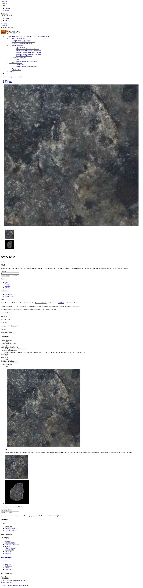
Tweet (6, 284)
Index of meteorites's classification (26, 66)
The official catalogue (19, 57)
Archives (11, 71)
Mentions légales (10, 543)
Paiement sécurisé (10, 548)
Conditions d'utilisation (12, 544)
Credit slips (8, 566)
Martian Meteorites (16, 45)
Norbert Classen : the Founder (21, 40)
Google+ (7, 286)
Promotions (8, 527)
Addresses (8, 564)
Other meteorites (15, 63)
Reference (4, 332)
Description (8, 294)
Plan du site (8, 551)
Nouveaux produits (10, 528)
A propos (7, 546)
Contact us (4, 1)
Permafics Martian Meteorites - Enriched (28, 52)
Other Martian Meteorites (24, 56)
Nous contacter (9, 550)
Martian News (16, 70)
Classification (18, 64)
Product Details (9, 296)
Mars (15, 59)
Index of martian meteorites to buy (26, 61)
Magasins (8, 553)
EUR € (7, 18)
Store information (6, 582)
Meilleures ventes (10, 530)
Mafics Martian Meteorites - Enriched (27, 49)
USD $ (7, 20)
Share (6, 282)
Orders (7, 567)
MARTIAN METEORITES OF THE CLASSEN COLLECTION (27, 36)
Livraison (8, 541)
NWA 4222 (61, 303)
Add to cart (5, 275)
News (12, 68)
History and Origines (17, 38)
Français (7, 8)
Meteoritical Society (40, 303)
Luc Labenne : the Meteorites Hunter (23, 42)
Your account (6, 557)
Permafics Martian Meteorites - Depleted (28, 54)
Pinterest (7, 287)
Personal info (9, 569)
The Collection (18, 47)
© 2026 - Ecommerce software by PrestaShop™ (15, 585)
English (7, 10)
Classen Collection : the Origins (22, 43)
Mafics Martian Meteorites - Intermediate (28, 50)
